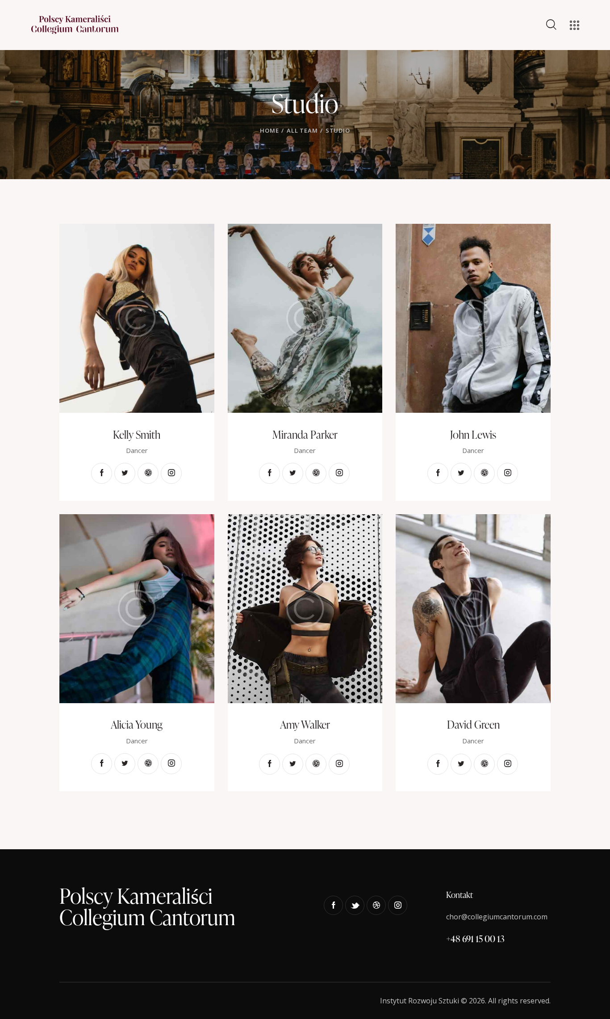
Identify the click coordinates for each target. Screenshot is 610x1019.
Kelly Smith (136, 434)
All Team (302, 130)
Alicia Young (137, 724)
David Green (473, 724)
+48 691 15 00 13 (475, 938)
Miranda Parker (305, 434)
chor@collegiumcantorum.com (496, 917)
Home (269, 130)
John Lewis (473, 434)
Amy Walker (305, 724)
